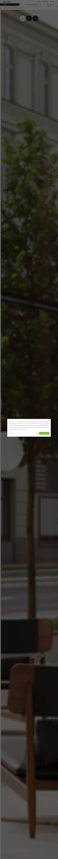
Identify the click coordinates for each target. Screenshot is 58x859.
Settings (37, 433)
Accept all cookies (44, 433)
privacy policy (25, 429)
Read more (11, 433)
